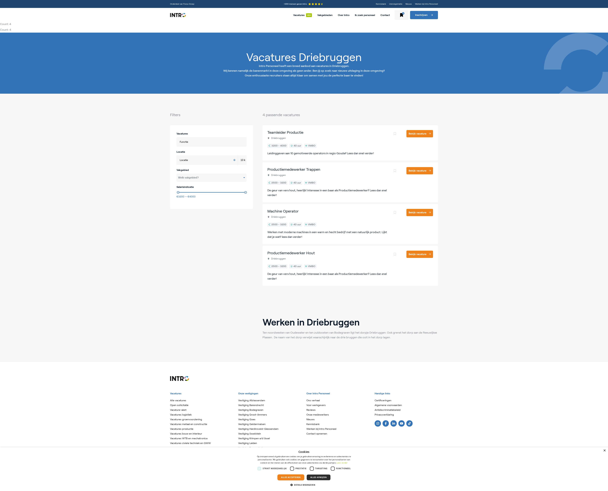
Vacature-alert (178, 410)
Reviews (311, 410)
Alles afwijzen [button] (318, 477)
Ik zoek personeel (365, 15)
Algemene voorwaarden (388, 405)
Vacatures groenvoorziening (186, 419)
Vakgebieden (324, 15)
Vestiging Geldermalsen (252, 424)
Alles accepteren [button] (291, 477)
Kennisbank (381, 4)
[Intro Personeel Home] (178, 15)
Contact (385, 15)
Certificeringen (383, 400)
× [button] (604, 450)
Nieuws (408, 4)
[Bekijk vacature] (350, 143)
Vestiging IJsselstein (249, 433)
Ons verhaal (313, 400)
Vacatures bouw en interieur (186, 433)
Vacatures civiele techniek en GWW (190, 443)
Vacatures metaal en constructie (188, 424)
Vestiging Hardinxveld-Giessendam (258, 429)
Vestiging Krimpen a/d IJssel (254, 438)
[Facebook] (386, 423)
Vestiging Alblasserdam (251, 400)
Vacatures (298, 15)
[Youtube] (401, 423)
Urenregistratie (395, 4)
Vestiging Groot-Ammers (252, 414)
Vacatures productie (181, 429)
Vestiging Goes (246, 419)
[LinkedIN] (393, 423)
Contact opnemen (316, 433)
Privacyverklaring (384, 414)
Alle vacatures (178, 400)
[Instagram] (378, 423)
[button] (304, 485)
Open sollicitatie (179, 405)
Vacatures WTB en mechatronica (188, 438)
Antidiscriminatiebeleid (388, 410)
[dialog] (304, 469)
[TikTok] (409, 423)
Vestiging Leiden (247, 443)
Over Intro (343, 15)
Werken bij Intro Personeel (426, 4)
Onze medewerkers (317, 414)
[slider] (178, 192)
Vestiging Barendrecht (251, 405)
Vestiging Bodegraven (250, 410)
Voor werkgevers (316, 405)
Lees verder (342, 462)
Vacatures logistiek (181, 414)
